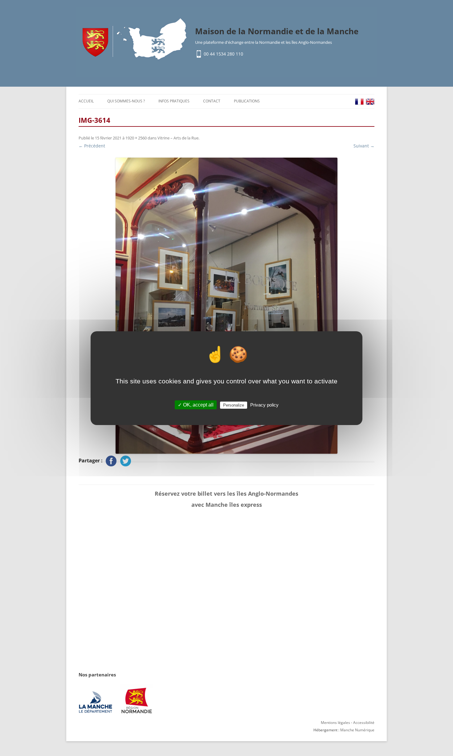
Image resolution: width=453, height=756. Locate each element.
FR (359, 101)
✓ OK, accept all (196, 404)
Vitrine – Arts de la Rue (177, 138)
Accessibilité (363, 722)
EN (370, 101)
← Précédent (92, 146)
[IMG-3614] (226, 306)
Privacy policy (264, 404)
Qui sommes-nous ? (126, 101)
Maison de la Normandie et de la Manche (276, 31)
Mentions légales (335, 722)
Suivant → (363, 146)
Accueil (86, 101)
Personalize (233, 405)
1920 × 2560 (136, 138)
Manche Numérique (357, 730)
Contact (211, 101)
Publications (247, 101)
